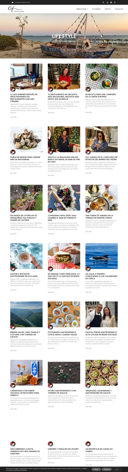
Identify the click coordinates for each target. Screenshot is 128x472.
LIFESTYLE (107, 9)
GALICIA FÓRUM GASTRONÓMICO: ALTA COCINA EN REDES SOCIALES (101, 333)
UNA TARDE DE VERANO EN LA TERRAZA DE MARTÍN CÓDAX (99, 216)
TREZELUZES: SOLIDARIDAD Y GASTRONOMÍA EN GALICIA (98, 391)
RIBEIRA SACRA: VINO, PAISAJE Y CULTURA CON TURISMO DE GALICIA (25, 334)
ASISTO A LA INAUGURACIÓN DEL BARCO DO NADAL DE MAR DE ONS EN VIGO (64, 159)
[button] (103, 2)
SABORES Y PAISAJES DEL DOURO (63, 449)
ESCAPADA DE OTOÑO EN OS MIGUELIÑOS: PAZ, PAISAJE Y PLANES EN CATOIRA (23, 217)
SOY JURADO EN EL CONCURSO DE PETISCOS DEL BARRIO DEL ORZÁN (101, 158)
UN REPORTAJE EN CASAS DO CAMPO (99, 450)
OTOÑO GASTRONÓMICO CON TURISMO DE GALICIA (62, 391)
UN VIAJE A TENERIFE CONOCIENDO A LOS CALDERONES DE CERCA (101, 276)
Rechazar (106, 469)
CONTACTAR (119, 9)
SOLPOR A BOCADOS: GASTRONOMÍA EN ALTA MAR (23, 275)
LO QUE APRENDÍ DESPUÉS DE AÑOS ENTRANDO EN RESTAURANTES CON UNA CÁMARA (23, 98)
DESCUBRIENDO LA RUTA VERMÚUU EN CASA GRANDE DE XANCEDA (25, 451)
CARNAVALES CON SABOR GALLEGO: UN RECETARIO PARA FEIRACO (24, 393)
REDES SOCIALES (81, 9)
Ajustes (117, 469)
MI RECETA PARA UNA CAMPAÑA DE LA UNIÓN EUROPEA (100, 95)
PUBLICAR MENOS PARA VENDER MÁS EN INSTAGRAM (25, 158)
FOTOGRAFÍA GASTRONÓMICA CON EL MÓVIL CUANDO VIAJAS (62, 333)
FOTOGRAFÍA (96, 9)
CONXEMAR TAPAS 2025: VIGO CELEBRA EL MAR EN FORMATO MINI (62, 217)
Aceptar (96, 469)
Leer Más (13, 117)
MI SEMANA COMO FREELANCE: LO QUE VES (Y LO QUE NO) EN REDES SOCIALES (63, 276)
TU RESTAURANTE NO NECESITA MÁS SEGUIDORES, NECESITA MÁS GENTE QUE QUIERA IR (63, 96)
